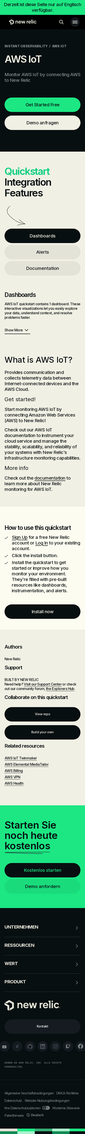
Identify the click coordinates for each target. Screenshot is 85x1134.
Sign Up (20, 537)
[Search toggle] (61, 22)
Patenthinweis (14, 1115)
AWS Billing (14, 770)
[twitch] (68, 1046)
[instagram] (55, 1046)
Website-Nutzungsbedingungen (47, 1100)
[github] (29, 1046)
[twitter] (17, 1046)
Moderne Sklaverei (66, 1108)
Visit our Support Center (43, 684)
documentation (50, 478)
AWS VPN (12, 777)
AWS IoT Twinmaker (21, 758)
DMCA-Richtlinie (67, 1093)
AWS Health (14, 783)
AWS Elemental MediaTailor (27, 764)
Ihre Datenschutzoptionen (22, 1108)
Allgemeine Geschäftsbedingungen (29, 1093)
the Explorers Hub (60, 688)
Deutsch (37, 1115)
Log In (41, 543)
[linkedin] (42, 1046)
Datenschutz (13, 1100)
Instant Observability (26, 46)
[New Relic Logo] (22, 22)
